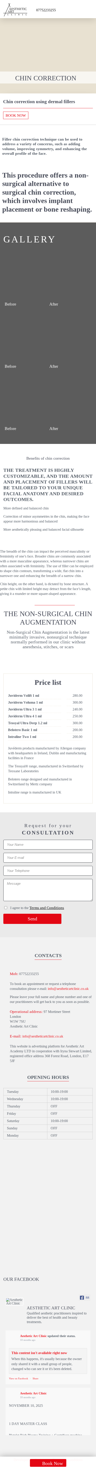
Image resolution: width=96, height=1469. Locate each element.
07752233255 (46, 10)
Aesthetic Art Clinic (33, 1336)
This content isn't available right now (39, 1353)
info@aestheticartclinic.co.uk (68, 989)
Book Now (16, 115)
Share (35, 1378)
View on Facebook (18, 1378)
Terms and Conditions (46, 908)
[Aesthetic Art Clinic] (14, 1302)
